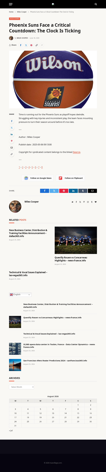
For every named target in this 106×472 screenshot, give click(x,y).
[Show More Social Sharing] (42, 45)
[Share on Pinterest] (31, 45)
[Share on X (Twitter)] (26, 45)
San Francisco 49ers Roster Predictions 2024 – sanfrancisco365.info (55, 360)
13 (53, 413)
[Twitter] (11, 127)
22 (78, 417)
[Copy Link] (36, 45)
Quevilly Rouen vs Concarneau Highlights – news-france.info (71, 259)
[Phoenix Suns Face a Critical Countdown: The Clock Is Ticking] (53, 79)
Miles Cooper (14, 18)
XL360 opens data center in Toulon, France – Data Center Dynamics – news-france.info (59, 345)
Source (76, 152)
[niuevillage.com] (53, 4)
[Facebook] (11, 121)
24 (15, 421)
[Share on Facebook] (20, 45)
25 (28, 421)
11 (28, 413)
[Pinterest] (11, 141)
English (16, 294)
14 (66, 413)
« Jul (11, 430)
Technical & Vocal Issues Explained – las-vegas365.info (28, 274)
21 (66, 417)
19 (40, 417)
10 (15, 413)
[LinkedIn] (11, 134)
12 (40, 413)
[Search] (95, 4)
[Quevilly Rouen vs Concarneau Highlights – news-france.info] (76, 240)
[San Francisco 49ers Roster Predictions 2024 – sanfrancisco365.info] (15, 365)
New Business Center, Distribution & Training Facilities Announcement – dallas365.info (28, 233)
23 (91, 417)
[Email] (11, 147)
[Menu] (10, 4)
